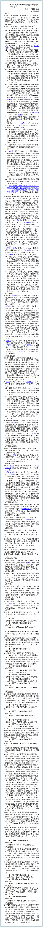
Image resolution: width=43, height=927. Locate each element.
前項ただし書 (11, 248)
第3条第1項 (26, 509)
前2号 (11, 151)
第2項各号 (9, 255)
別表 (25, 97)
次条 (33, 433)
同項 (25, 336)
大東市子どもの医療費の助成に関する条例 (23, 190)
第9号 (9, 99)
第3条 (12, 466)
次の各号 (21, 123)
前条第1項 (10, 472)
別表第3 (36, 112)
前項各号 (27, 222)
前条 (14, 295)
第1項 (19, 220)
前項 (20, 125)
